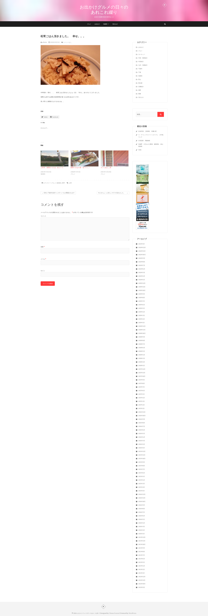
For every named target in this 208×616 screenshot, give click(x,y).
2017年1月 (141, 408)
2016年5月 (141, 433)
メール (43, 259)
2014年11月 (141, 498)
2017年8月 (141, 383)
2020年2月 (141, 276)
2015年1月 (141, 491)
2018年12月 (141, 326)
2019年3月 (141, 315)
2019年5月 (141, 308)
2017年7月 (141, 387)
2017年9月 (141, 380)
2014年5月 (141, 519)
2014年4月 (141, 523)
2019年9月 (141, 294)
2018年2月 (141, 362)
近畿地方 (141, 86)
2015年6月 (141, 473)
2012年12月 (141, 576)
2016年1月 (141, 448)
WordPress (132, 613)
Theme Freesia (114, 613)
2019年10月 (141, 290)
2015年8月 (141, 465)
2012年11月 (141, 580)
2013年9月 (141, 548)
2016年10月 (141, 415)
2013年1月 (141, 573)
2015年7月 (141, 469)
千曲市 (140, 68)
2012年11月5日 (55, 42)
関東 (139, 94)
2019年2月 (141, 319)
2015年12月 (141, 451)
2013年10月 (141, 544)
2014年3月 (141, 526)
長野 (63, 183)
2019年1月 (141, 322)
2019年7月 (141, 301)
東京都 (140, 83)
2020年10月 (142, 254)
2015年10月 (141, 458)
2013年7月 (141, 555)
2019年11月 (141, 287)
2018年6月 (141, 347)
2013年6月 (141, 559)
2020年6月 (141, 269)
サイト (43, 271)
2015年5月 (141, 476)
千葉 (139, 72)
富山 (139, 79)
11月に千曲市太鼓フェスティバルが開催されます (58, 193)
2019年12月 (141, 283)
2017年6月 (141, 390)
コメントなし (67, 42)
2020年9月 (141, 258)
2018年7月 (141, 344)
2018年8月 (141, 340)
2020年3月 (141, 272)
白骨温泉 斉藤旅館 (144, 140)
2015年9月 (141, 462)
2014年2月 (141, 530)
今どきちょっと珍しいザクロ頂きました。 (113, 193)
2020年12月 (142, 247)
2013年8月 (141, 551)
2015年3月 (141, 483)
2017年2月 (141, 405)
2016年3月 (141, 440)
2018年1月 (141, 365)
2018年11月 (141, 330)
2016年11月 (141, 412)
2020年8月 (141, 262)
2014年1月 (141, 533)
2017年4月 (141, 398)
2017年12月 (141, 369)
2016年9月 (141, 419)
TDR (139, 150)
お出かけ (97, 24)
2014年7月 (141, 512)
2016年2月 (141, 444)
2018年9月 (141, 337)
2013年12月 (141, 537)
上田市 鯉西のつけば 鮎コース (52, 167)
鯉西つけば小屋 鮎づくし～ (80, 167)
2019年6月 (141, 305)
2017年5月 (141, 394)
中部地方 (141, 61)
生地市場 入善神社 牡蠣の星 (147, 131)
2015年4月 (141, 480)
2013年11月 (141, 541)
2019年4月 (141, 312)
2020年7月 (141, 265)
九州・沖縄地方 (142, 65)
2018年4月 (141, 355)
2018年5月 (141, 351)
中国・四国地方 (142, 58)
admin (44, 42)
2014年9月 (141, 505)
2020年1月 (141, 279)
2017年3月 (141, 401)
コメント (43, 216)
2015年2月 (141, 487)
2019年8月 (141, 297)
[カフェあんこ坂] (114, 158)
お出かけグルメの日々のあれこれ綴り (104, 9)
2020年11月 (141, 251)
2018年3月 (141, 358)
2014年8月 (141, 508)
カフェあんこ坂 (106, 167)
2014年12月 (141, 494)
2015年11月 (141, 455)
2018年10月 (141, 333)
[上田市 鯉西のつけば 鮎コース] (54, 158)
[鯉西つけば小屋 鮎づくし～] (84, 158)
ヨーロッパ (141, 54)
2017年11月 (141, 372)
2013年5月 (141, 562)
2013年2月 (141, 569)
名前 (43, 247)
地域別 (105, 24)
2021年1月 (141, 244)
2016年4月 (141, 437)
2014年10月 (141, 501)
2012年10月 (141, 584)
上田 (70, 183)
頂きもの (115, 24)
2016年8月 (141, 423)
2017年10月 (141, 376)
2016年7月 (141, 426)
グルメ (89, 24)
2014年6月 (141, 516)
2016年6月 (141, 430)
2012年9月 (141, 587)
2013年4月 (141, 566)
